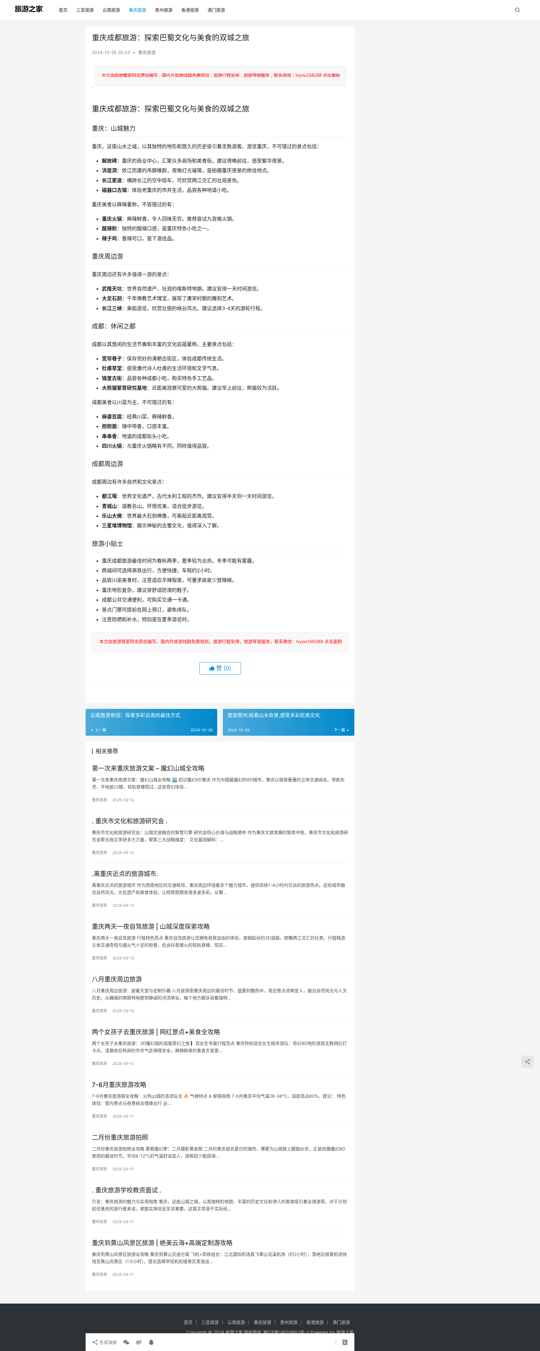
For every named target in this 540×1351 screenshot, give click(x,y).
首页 (63, 9)
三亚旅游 (85, 9)
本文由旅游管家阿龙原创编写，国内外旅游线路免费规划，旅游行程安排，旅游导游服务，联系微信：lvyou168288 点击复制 (219, 641)
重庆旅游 (137, 9)
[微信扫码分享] (126, 1342)
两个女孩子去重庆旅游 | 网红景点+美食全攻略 (156, 1032)
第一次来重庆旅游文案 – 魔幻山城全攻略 (148, 768)
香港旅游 (190, 9)
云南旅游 (111, 9)
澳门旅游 (216, 9)
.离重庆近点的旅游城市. (125, 874)
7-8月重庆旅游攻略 (119, 1085)
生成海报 (107, 1342)
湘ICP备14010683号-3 (286, 1332)
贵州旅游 (163, 9)
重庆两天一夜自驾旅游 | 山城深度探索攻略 (151, 926)
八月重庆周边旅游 (117, 979)
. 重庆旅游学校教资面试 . (126, 1190)
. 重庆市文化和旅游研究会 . (130, 821)
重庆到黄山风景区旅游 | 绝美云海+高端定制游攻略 (162, 1243)
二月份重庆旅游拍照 (120, 1137)
